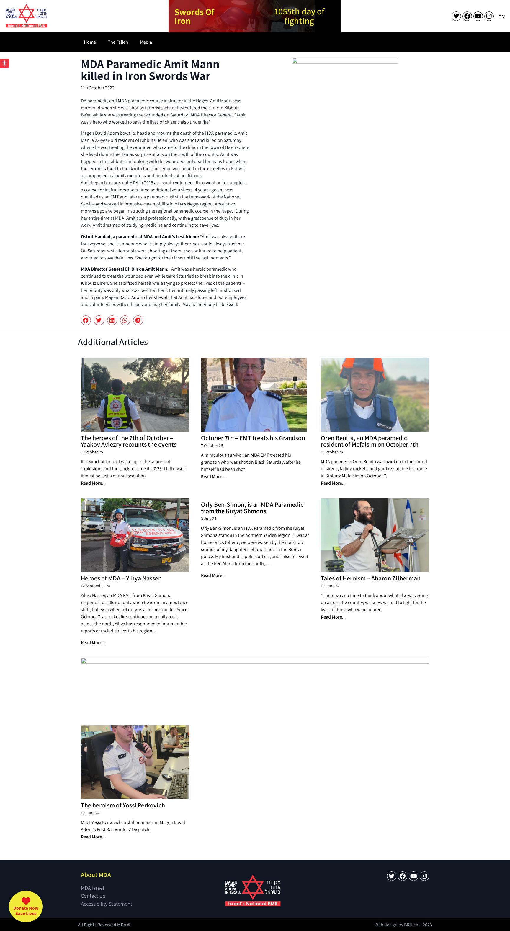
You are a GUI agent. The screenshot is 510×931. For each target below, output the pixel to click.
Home (90, 42)
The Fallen (118, 42)
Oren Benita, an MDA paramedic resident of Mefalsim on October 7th (370, 441)
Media (146, 42)
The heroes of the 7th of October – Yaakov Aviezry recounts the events (128, 441)
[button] (4, 63)
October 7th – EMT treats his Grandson (253, 438)
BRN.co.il (413, 925)
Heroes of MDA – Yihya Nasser (121, 578)
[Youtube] (478, 16)
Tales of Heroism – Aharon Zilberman (371, 578)
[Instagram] (489, 16)
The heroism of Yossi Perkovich (123, 805)
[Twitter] (456, 16)
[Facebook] (467, 16)
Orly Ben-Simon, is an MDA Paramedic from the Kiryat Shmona (252, 507)
